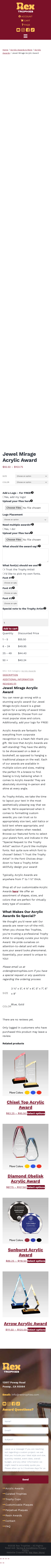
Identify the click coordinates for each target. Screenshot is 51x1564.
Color (6, 482)
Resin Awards (13, 1515)
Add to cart (10, 628)
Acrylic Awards (28, 671)
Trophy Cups (13, 1499)
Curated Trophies (15, 1493)
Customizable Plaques (19, 1504)
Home (5, 50)
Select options (36, 1113)
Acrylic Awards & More (21, 50)
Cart (26, 20)
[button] (25, 36)
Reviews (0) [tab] (9, 683)
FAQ (7, 1526)
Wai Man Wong (37, 1552)
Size (5, 476)
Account (26, 16)
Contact (10, 1520)
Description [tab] (10, 675)
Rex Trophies (26, 7)
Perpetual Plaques (16, 1510)
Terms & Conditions (27, 1548)
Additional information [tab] (18, 679)
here (15, 891)
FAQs (26, 24)
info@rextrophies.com (25, 1394)
